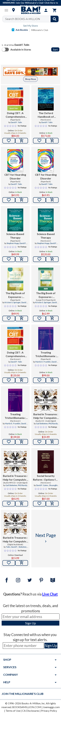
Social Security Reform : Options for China (45, 477)
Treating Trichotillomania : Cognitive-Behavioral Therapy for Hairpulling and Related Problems (46, 354)
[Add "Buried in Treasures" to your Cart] (52, 442)
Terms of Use (13, 710)
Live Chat (50, 594)
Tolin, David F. (12, 547)
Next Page (45, 537)
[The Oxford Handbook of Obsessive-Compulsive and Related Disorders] (45, 99)
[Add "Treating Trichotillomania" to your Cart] (52, 380)
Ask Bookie (22, 29)
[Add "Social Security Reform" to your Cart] (52, 503)
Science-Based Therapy (15, 235)
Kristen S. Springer (12, 302)
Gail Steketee (42, 423)
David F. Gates (42, 485)
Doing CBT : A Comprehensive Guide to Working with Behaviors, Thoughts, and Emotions (15, 115)
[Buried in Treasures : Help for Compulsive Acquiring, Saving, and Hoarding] (46, 400)
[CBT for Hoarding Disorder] (15, 160)
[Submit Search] (55, 19)
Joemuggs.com (51, 707)
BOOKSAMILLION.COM (26, 707)
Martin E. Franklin (43, 361)
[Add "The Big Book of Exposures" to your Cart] (21, 318)
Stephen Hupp (13, 243)
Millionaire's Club (39, 30)
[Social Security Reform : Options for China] (46, 462)
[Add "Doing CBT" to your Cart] (21, 140)
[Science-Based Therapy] (15, 220)
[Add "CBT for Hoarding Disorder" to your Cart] (21, 200)
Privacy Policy (49, 710)
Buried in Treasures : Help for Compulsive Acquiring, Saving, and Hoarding (45, 416)
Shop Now (30, 79)
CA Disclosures (30, 710)
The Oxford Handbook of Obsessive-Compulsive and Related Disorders (46, 115)
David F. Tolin (16, 122)
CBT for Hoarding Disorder (15, 176)
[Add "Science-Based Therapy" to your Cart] (21, 259)
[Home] (30, 10)
